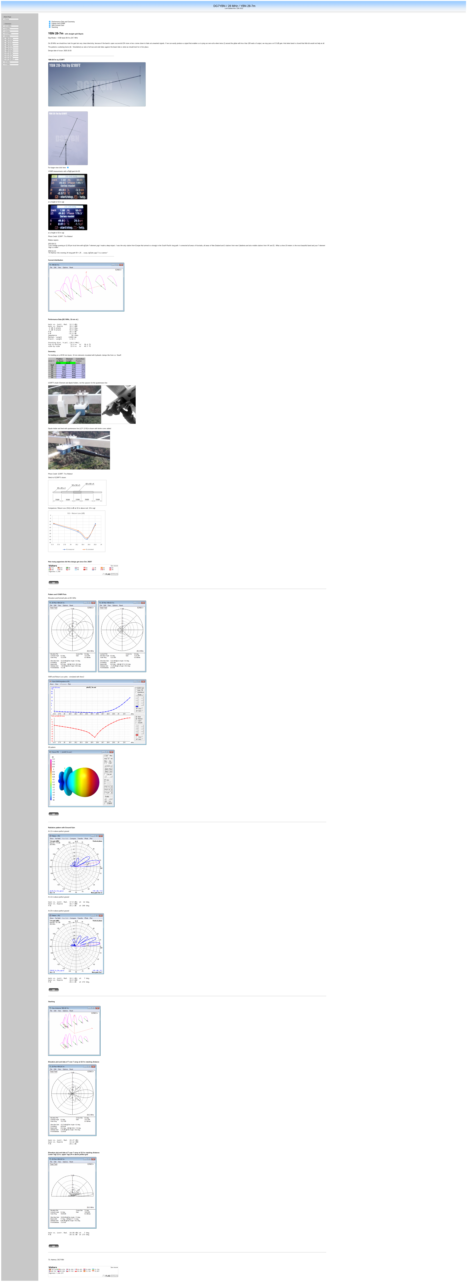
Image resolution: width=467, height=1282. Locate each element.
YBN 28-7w (9, 49)
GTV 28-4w (9, 53)
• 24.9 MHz (7, 33)
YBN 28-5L (9, 42)
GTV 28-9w (9, 57)
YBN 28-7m (9, 47)
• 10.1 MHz (7, 26)
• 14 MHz (7, 28)
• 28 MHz (7, 36)
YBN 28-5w (9, 40)
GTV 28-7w (9, 55)
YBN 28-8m (9, 51)
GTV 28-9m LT (10, 59)
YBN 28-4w (9, 38)
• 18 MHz (7, 31)
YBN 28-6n (9, 44)
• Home (6, 19)
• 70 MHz (7, 64)
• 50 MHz (7, 62)
